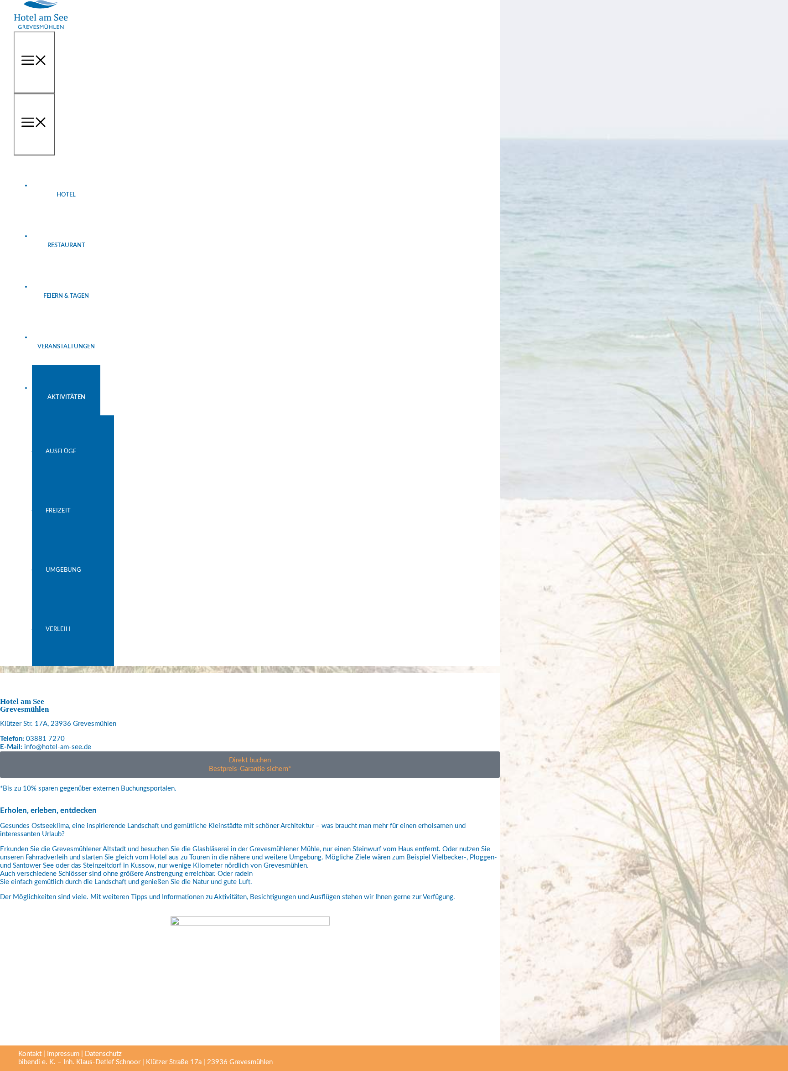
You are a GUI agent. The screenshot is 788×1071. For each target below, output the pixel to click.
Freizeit (58, 511)
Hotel (66, 195)
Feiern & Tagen (66, 296)
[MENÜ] (34, 62)
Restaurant (66, 245)
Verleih (58, 629)
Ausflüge (61, 452)
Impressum (63, 1053)
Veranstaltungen (66, 347)
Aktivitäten (66, 397)
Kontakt (29, 1053)
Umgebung (63, 570)
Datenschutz (103, 1053)
